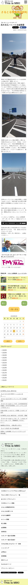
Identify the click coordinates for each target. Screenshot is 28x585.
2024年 (4, 355)
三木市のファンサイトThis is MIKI (9, 582)
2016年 (4, 375)
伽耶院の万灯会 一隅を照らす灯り (11, 425)
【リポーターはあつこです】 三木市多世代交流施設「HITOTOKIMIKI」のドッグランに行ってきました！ (14, 405)
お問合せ (3, 552)
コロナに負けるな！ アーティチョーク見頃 (17, 278)
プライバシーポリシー (7, 568)
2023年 (4, 357)
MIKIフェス (4, 560)
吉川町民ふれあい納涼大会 (8, 391)
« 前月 (8, 341)
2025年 (4, 352)
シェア (24, 27)
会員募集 (3, 527)
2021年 (4, 362)
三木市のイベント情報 (7, 503)
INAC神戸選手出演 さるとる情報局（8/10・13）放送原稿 (17, 287)
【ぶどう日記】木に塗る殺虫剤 (10, 428)
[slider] (24, 223)
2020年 (4, 365)
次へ (24, 303)
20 (14, 331)
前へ (3, 303)
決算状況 (3, 531)
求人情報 (3, 523)
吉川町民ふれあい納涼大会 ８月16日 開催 (14, 415)
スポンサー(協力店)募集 (8, 535)
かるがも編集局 (5, 515)
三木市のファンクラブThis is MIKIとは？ (13, 491)
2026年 (4, 350)
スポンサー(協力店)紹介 (8, 539)
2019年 (4, 367)
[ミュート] (20, 223)
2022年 (4, 360)
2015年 (4, 377)
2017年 (4, 372)
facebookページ (6, 564)
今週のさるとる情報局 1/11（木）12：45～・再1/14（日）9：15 (17, 296)
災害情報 (3, 556)
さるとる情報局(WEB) (14, 12)
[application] (14, 223)
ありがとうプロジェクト (8, 499)
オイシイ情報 (5, 519)
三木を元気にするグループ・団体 (11, 543)
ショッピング (5, 548)
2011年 (4, 380)
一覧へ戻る (14, 309)
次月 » (20, 341)
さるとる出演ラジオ (7, 511)
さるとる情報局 (12, 273)
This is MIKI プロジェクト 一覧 (10, 495)
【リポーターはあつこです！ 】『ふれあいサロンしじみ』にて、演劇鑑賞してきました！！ (14, 420)
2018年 (4, 370)
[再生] (3, 223)
